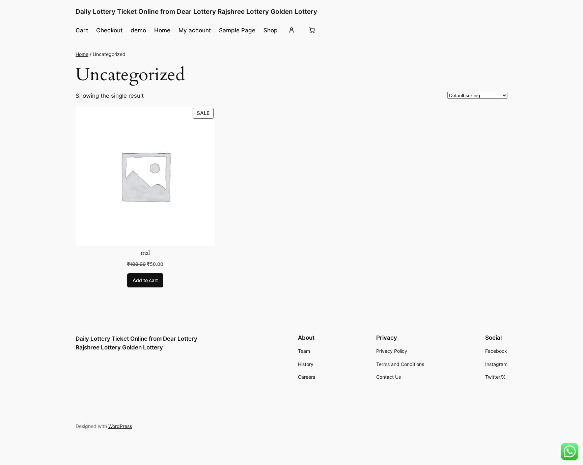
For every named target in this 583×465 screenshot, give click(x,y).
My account (194, 30)
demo (138, 30)
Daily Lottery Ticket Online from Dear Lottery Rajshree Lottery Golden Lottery (196, 11)
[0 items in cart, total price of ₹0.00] (312, 30)
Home (162, 30)
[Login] (291, 30)
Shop (270, 30)
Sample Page (237, 30)
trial (145, 253)
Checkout (109, 30)
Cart (82, 30)
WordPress (120, 426)
